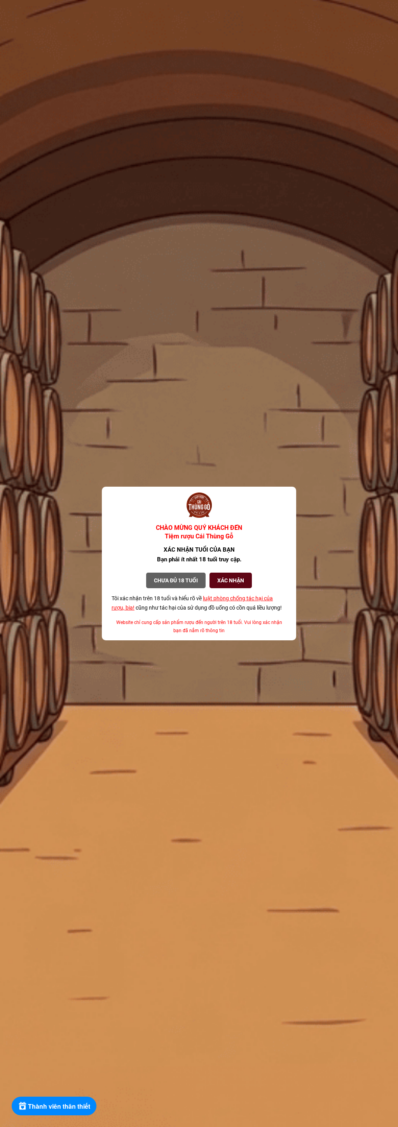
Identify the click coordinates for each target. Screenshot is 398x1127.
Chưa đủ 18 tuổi (176, 580)
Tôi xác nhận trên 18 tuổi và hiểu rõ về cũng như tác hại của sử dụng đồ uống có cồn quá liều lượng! (197, 603)
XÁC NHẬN (230, 580)
